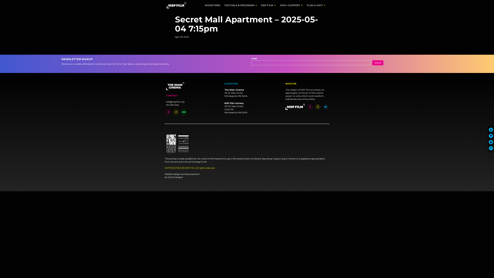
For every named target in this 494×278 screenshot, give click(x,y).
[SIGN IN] (491, 130)
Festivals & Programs (239, 5)
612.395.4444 (172, 105)
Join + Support (290, 5)
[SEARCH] (491, 148)
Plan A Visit (315, 5)
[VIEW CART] (491, 136)
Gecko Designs (175, 177)
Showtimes (212, 5)
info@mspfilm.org (175, 102)
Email (254, 58)
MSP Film (267, 5)
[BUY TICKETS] (491, 142)
